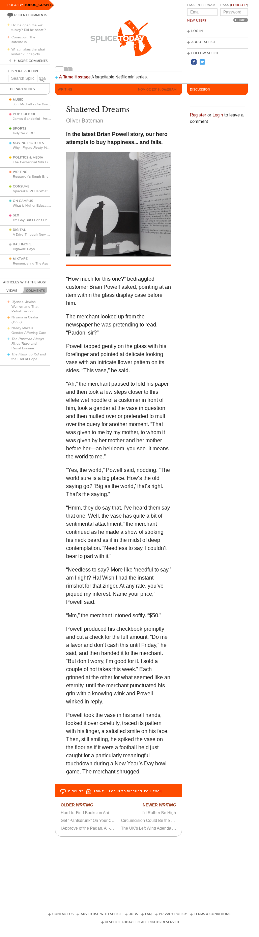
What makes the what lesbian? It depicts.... (28, 51)
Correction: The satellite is (23, 39)
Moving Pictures (28, 143)
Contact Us (63, 914)
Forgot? (239, 5)
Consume (21, 186)
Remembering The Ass (30, 263)
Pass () (234, 5)
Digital (19, 230)
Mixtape (20, 259)
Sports (19, 129)
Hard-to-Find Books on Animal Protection (98, 812)
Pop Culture (24, 114)
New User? (196, 21)
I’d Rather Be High (159, 812)
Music (18, 100)
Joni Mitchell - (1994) (45, 104)
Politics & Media (28, 157)
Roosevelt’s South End (31, 176)
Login (217, 114)
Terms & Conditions (212, 914)
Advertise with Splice (101, 914)
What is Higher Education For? (36, 205)
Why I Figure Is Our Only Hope (44, 147)
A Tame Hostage (75, 77)
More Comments (33, 61)
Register (198, 114)
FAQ (148, 914)
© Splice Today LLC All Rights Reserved (142, 922)
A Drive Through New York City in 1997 (43, 234)
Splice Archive (25, 71)
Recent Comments (30, 15)
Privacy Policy (173, 914)
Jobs (133, 914)
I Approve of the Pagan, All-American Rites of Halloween (112, 828)
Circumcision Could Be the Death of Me (157, 820)
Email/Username (202, 5)
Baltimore (22, 244)
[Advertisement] (134, 868)
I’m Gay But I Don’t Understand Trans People (48, 220)
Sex (16, 215)
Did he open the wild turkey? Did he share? (28, 27)
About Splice (203, 42)
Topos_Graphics (40, 5)
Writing (20, 172)
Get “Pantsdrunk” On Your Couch (91, 820)
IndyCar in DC (23, 133)
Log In (197, 31)
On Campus (23, 201)
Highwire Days (24, 249)
